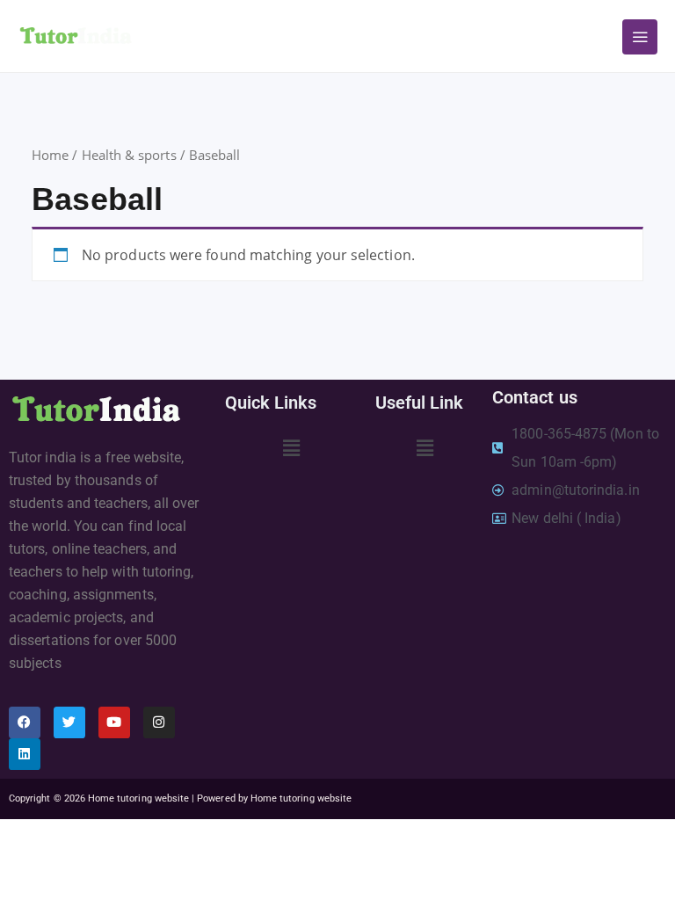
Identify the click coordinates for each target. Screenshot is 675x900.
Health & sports (129, 154)
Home (50, 154)
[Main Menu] (639, 36)
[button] (291, 447)
